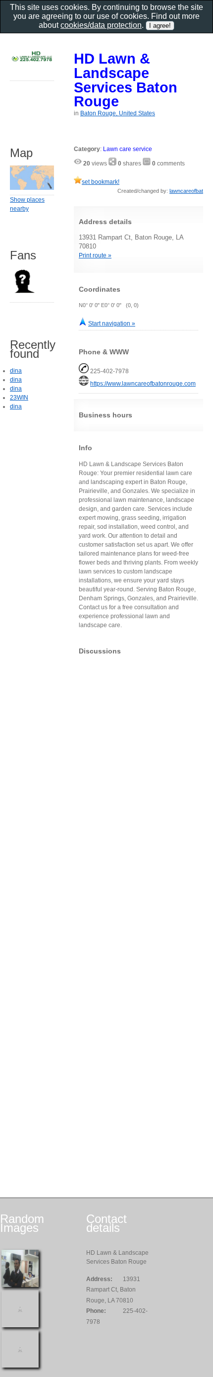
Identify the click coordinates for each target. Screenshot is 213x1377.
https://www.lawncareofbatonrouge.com (143, 383)
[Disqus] (138, 786)
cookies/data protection (101, 25)
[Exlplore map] (32, 187)
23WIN (19, 397)
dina (16, 370)
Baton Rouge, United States (117, 113)
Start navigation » (111, 323)
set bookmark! (100, 181)
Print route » (95, 255)
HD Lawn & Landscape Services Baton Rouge (125, 79)
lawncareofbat (186, 191)
